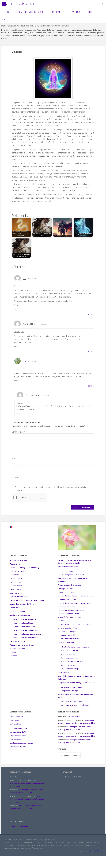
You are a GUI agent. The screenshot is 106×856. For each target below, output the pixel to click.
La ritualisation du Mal (18, 732)
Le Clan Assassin (16, 716)
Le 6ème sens (15, 589)
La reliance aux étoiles (66, 607)
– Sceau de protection (68, 658)
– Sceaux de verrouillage (69, 669)
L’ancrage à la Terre (65, 588)
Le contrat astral (64, 620)
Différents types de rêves (68, 567)
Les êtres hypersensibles (20, 615)
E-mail (15, 468)
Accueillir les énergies (18, 560)
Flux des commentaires (19, 826)
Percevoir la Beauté (17, 641)
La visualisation (16, 586)
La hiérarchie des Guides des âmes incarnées (75, 596)
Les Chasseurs (15, 720)
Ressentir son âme (17, 648)
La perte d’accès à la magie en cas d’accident (75, 603)
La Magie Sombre (16, 724)
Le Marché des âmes (18, 735)
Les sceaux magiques (66, 642)
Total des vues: (68, 777)
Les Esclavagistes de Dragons (21, 743)
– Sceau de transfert (67, 665)
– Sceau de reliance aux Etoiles (71, 661)
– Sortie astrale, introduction (70, 701)
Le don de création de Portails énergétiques (27, 600)
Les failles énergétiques (67, 631)
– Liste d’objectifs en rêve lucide (72, 575)
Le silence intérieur (17, 611)
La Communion (15, 582)
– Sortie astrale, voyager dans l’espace (74, 705)
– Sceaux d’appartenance (69, 650)
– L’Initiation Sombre (19, 728)
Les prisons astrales (18, 746)
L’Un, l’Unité (14, 575)
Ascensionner (15, 564)
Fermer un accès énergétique (69, 585)
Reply (91, 315)
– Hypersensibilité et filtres (22, 623)
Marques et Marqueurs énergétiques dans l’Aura (77, 682)
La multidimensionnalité (67, 599)
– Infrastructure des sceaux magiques (74, 647)
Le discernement (16, 593)
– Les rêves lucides (66, 571)
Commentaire (18, 432)
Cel (24, 361)
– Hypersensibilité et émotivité (24, 619)
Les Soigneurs (63, 672)
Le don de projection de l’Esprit (22, 604)
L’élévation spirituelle (66, 592)
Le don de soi (15, 607)
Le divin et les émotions (19, 597)
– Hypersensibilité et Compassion (25, 630)
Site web (15, 477)
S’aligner (13, 656)
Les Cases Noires (16, 739)
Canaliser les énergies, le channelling (24, 567)
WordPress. (98, 851)
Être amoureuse (73, 716)
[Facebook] (102, 4)
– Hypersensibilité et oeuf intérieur (25, 637)
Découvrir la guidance (18, 571)
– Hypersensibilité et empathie (24, 627)
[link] (5, 19)
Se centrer (14, 652)
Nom (14, 458)
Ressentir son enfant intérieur (22, 645)
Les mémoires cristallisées (68, 635)
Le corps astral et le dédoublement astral (74, 624)
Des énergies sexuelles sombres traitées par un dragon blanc (27, 783)
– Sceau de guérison (67, 654)
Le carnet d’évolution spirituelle (70, 617)
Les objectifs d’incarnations (68, 639)
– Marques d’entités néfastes (71, 687)
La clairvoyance (16, 578)
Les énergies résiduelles (67, 628)
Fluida (89, 851)
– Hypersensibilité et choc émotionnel (26, 634)
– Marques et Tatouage (68, 690)
